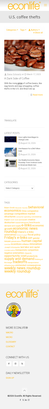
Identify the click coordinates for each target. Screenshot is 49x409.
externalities (10, 234)
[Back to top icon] (24, 390)
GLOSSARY (11, 342)
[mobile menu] (45, 5)
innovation (36, 244)
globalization (16, 241)
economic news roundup (21, 230)
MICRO (9, 337)
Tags (22, 30)
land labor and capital (30, 247)
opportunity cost (15, 255)
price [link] (20, 83)
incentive (7, 244)
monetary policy (9, 250)
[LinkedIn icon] (26, 400)
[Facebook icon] (20, 400)
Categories (11, 30)
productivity (32, 256)
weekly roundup (17, 271)
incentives (16, 244)
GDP (30, 238)
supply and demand (19, 259)
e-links (26, 225)
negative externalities (14, 253)
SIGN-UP (10, 378)
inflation (25, 244)
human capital (31, 241)
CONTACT (10, 346)
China (23, 211)
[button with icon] (9, 364)
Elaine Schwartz (14, 74)
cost (12, 220)
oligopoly (28, 253)
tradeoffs (20, 262)
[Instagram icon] (29, 400)
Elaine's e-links (26, 232)
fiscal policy (34, 234)
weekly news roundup (22, 268)
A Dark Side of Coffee (16, 78)
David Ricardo (34, 222)
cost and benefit (21, 220)
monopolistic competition (27, 250)
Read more (38, 95)
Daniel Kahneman (21, 223)
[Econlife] (24, 5)
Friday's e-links (15, 238)
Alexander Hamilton (21, 208)
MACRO (9, 332)
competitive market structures (19, 215)
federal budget (22, 235)
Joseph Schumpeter (12, 247)
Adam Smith (9, 208)
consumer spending (23, 217)
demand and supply (12, 226)
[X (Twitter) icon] (23, 400)
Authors (34, 30)
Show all (39, 32)
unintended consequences (28, 265)
